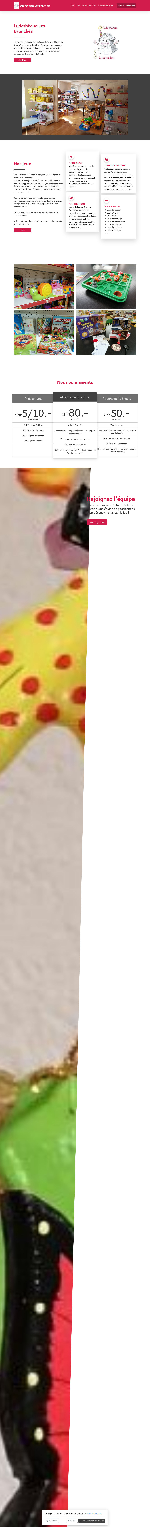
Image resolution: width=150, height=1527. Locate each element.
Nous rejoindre (97, 522)
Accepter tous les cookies (93, 1520)
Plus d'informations (94, 1513)
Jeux (22, 230)
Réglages (53, 1520)
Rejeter (73, 1520)
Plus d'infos (22, 60)
